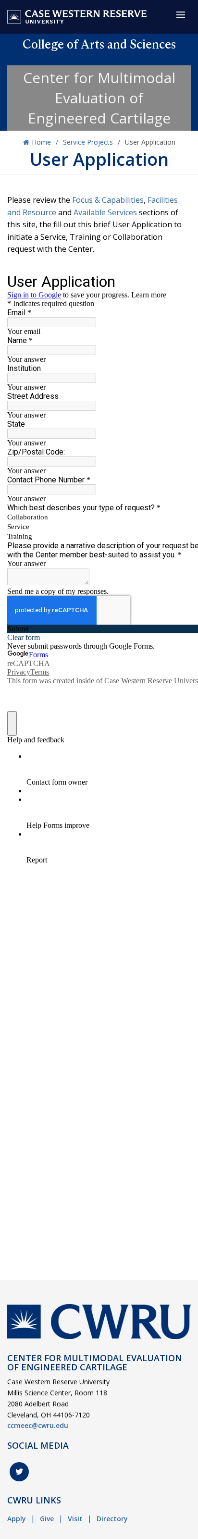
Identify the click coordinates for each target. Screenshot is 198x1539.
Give (47, 1518)
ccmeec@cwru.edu (37, 1425)
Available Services (105, 212)
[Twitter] (19, 1471)
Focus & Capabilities (108, 200)
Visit (75, 1518)
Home (41, 142)
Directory (112, 1518)
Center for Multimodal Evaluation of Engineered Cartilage (99, 98)
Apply (16, 1518)
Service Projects (88, 142)
